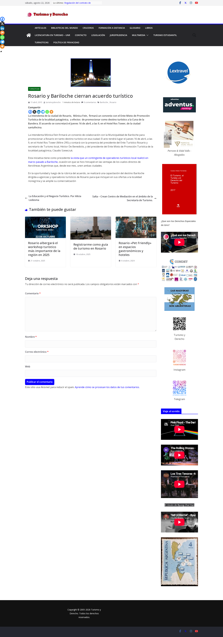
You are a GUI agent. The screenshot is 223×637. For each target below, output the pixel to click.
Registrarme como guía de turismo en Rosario (90, 246)
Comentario (33, 293)
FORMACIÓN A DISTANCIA (112, 27)
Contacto (80, 35)
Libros (149, 27)
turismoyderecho (53, 102)
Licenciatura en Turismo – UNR (52, 35)
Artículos (40, 27)
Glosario (135, 27)
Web (27, 366)
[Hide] (1, 51)
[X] (34, 112)
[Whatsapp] (47, 112)
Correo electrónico (37, 351)
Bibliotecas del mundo (64, 27)
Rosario (113, 102)
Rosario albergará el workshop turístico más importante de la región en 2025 (44, 249)
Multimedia (138, 35)
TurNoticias (42, 42)
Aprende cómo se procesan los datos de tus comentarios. (107, 387)
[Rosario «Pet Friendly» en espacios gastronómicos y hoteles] (136, 218)
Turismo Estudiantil (165, 35)
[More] (51, 112)
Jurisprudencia (118, 35)
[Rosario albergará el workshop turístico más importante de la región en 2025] (45, 218)
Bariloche (104, 102)
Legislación (98, 35)
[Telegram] (43, 112)
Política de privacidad (66, 42)
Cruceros (88, 27)
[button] (147, 35)
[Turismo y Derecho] (28, 35)
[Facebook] (30, 112)
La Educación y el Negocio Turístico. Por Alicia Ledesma (55, 198)
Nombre (31, 336)
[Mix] (2, 32)
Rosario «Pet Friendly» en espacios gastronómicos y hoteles (135, 249)
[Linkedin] (39, 112)
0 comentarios (90, 102)
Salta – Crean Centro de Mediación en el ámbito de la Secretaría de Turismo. (122, 198)
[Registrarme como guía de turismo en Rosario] (90, 218)
